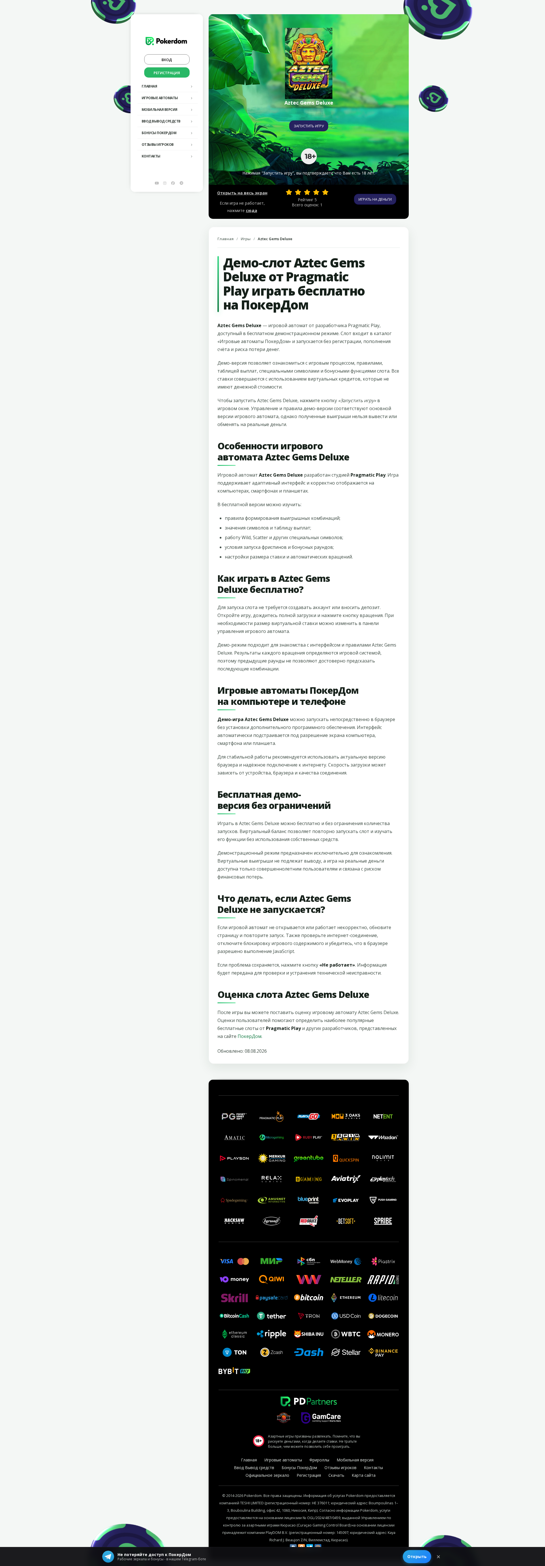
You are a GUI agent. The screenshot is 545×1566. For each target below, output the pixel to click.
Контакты (151, 156)
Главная (149, 86)
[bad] (289, 192)
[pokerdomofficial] (173, 183)
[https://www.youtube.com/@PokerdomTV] (157, 183)
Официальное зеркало (267, 1475)
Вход (167, 59)
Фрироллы (319, 1460)
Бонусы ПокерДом (159, 132)
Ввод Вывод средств (161, 121)
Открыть (417, 1556)
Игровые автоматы (160, 97)
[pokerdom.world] (165, 183)
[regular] (307, 192)
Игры (246, 238)
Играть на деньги (375, 199)
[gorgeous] (325, 192)
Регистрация (167, 72)
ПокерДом (249, 1036)
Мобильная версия (159, 109)
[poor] (298, 192)
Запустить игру (309, 125)
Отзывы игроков (158, 144)
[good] (316, 192)
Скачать (336, 1475)
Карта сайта (364, 1475)
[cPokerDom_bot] (181, 183)
